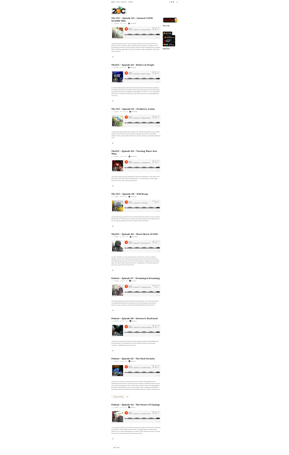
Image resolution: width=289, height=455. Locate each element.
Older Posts (116, 447)
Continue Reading (118, 396)
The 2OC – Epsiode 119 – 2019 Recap (129, 194)
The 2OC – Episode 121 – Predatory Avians (133, 109)
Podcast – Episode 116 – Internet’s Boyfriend (134, 318)
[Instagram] (173, 1)
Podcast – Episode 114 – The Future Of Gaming (135, 404)
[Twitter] (171, 1)
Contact (130, 2)
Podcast (116, 23)
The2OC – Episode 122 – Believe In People (132, 65)
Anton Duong (133, 23)
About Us (124, 2)
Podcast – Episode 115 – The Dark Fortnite (133, 358)
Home (113, 2)
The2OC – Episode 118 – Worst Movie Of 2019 (134, 234)
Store (118, 2)
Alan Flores (133, 280)
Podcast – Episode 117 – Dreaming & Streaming (135, 278)
